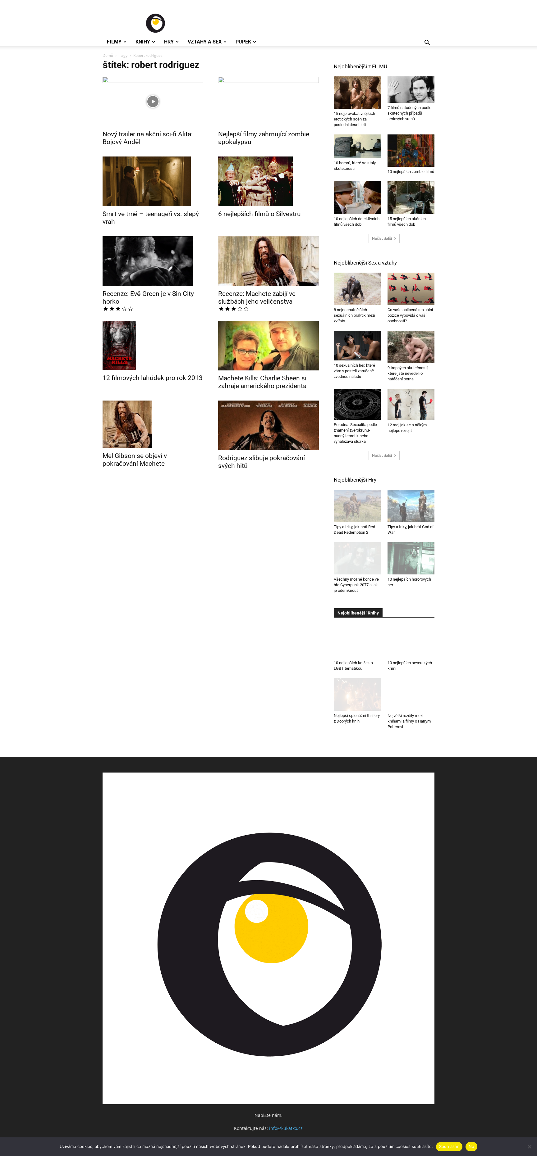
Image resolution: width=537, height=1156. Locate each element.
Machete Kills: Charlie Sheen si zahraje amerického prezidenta (262, 382)
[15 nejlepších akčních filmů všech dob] (411, 197)
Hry (169, 41)
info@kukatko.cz (286, 1128)
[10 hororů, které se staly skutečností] (357, 146)
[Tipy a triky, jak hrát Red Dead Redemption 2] (357, 506)
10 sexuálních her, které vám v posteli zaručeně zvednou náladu (354, 371)
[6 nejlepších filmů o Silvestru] (268, 181)
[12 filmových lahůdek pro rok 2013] (153, 345)
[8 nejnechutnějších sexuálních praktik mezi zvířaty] (357, 289)
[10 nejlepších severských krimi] (411, 638)
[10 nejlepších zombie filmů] (411, 150)
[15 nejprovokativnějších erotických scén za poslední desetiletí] (357, 92)
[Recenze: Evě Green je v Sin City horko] (153, 261)
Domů (108, 55)
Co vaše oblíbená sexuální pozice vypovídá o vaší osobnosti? (410, 315)
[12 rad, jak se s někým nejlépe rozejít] (411, 404)
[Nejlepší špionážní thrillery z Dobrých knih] (357, 694)
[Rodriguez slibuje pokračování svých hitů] (268, 425)
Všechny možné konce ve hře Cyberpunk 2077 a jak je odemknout (356, 585)
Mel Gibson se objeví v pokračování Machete (135, 459)
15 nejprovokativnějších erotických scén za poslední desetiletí (354, 119)
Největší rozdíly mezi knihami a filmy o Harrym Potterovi (409, 721)
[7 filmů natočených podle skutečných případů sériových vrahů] (411, 89)
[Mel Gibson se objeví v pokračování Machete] (153, 424)
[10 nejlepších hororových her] (411, 558)
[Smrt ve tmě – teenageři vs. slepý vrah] (153, 181)
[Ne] (529, 1147)
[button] (427, 43)
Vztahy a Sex (205, 41)
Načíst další (382, 238)
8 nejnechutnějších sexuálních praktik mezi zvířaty (354, 315)
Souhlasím (449, 1146)
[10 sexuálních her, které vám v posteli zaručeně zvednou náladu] (357, 345)
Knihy (142, 41)
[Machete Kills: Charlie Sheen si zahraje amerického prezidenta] (268, 345)
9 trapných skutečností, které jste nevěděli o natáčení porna (408, 373)
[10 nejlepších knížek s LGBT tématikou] (357, 642)
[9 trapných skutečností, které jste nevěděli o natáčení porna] (411, 347)
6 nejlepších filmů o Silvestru (259, 214)
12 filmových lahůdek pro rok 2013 (153, 378)
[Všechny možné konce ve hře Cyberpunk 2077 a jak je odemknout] (357, 558)
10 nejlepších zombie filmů (411, 171)
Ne (472, 1146)
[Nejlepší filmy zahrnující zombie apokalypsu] (268, 101)
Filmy (114, 41)
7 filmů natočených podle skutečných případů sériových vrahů (409, 113)
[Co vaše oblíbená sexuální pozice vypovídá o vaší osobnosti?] (411, 289)
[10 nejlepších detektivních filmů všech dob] (357, 197)
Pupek (243, 41)
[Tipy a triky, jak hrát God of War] (411, 506)
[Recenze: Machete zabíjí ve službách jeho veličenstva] (268, 261)
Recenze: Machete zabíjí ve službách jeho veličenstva (257, 297)
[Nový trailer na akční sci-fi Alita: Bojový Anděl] (153, 101)
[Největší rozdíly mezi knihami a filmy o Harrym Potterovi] (411, 694)
